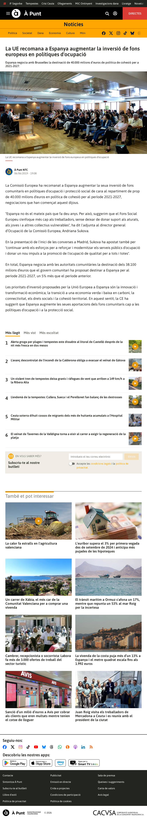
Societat (27, 33)
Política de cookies (61, 801)
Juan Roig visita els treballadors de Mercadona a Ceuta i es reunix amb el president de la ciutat (103, 716)
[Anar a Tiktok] (29, 747)
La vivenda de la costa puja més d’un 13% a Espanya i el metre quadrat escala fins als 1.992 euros (108, 660)
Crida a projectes (60, 788)
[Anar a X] (13, 747)
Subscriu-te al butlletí (15, 788)
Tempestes (32, 3)
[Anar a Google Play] (15, 762)
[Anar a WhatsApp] (60, 747)
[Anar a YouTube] (36, 747)
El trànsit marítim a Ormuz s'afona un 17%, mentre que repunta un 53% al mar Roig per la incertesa (107, 603)
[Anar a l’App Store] (41, 762)
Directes (135, 13)
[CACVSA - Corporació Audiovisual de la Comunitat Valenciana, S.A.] (118, 812)
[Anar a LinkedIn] (83, 747)
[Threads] (140, 33)
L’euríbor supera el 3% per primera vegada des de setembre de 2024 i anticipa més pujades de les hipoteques (107, 547)
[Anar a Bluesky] (44, 747)
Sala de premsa (106, 775)
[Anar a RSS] (92, 747)
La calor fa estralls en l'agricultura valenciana (31, 545)
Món (82, 33)
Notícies (73, 24)
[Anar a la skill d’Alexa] (60, 762)
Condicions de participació (65, 794)
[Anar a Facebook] (5, 747)
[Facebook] (104, 33)
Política (12, 33)
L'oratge (126, 3)
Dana (40, 33)
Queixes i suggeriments (111, 781)
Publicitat (55, 775)
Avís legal (103, 794)
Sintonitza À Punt (12, 781)
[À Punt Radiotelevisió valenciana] (22, 812)
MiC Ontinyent (83, 3)
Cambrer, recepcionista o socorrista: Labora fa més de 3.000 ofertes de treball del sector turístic (38, 660)
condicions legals (101, 463)
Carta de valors (106, 788)
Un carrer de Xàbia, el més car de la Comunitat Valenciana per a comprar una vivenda (36, 603)
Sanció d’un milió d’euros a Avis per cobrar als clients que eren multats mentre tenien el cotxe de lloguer (37, 716)
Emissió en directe (60, 781)
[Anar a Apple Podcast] (76, 747)
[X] (111, 33)
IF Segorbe (16, 3)
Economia (55, 33)
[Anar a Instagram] (21, 747)
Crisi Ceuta (48, 3)
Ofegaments (65, 3)
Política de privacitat (14, 801)
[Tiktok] (125, 33)
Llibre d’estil (9, 794)
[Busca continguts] (107, 13)
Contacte (8, 775)
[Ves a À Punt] (26, 13)
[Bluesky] (132, 33)
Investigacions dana (107, 3)
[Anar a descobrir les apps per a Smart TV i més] (84, 762)
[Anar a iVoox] (68, 747)
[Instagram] (118, 33)
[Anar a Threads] (52, 747)
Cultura (70, 33)
